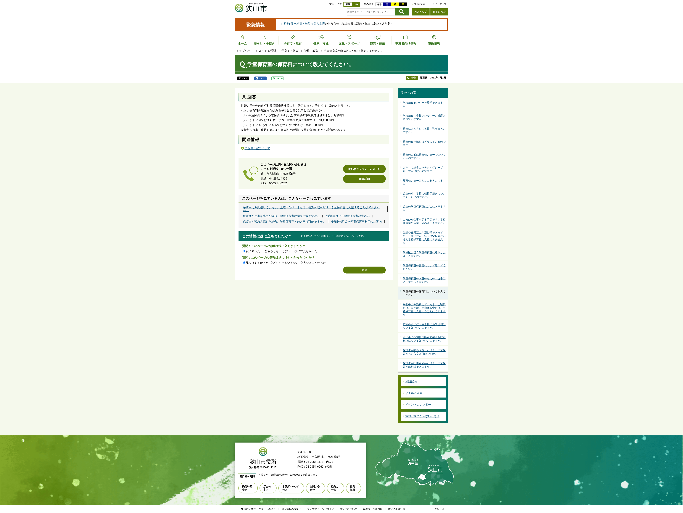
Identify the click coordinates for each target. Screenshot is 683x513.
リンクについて (348, 509)
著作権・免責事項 (373, 509)
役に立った (253, 251)
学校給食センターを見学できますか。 (423, 104)
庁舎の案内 (267, 488)
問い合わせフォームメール (364, 168)
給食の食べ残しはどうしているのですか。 (424, 143)
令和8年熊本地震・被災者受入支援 (303, 23)
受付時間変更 (247, 488)
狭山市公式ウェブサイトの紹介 (258, 509)
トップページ (244, 50)
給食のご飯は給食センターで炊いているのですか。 (424, 156)
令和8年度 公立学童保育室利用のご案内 (356, 221)
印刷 (413, 77)
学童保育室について (257, 148)
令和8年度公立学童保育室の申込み (347, 216)
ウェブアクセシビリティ (320, 509)
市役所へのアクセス (291, 488)
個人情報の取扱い (291, 509)
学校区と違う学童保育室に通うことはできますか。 (424, 254)
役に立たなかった (306, 251)
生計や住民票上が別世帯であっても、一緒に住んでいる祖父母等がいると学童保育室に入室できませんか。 (424, 237)
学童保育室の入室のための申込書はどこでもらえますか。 (424, 280)
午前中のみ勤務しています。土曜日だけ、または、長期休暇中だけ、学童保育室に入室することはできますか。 (311, 209)
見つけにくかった (314, 262)
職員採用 (352, 488)
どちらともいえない (277, 251)
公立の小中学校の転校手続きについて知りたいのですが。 (424, 195)
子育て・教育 (289, 50)
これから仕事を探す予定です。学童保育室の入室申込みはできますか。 (424, 221)
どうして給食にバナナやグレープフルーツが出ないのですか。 (424, 169)
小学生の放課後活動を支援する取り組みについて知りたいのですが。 (424, 339)
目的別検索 (439, 11)
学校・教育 (311, 50)
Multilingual (419, 4)
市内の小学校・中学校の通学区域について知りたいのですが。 (424, 326)
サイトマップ (439, 4)
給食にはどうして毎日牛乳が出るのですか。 (424, 130)
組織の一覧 (334, 488)
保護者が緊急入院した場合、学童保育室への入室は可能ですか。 (284, 221)
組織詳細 (364, 178)
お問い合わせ (315, 488)
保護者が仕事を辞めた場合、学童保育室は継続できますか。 (281, 216)
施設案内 (411, 381)
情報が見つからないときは (422, 416)
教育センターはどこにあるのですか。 (423, 182)
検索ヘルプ (420, 11)
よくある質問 (267, 50)
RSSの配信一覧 (397, 509)
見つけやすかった (257, 262)
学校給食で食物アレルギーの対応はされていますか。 (424, 117)
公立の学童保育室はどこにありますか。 (424, 208)
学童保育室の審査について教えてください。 (424, 267)
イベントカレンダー (418, 404)
